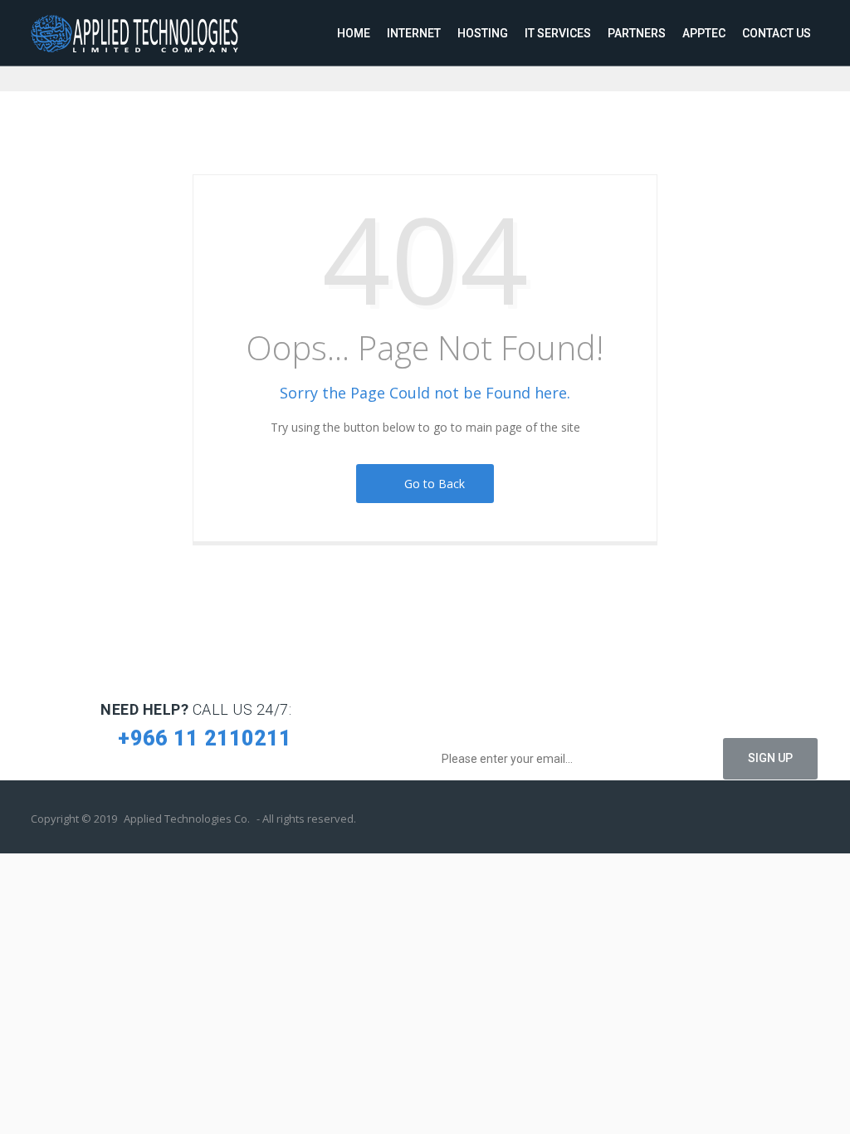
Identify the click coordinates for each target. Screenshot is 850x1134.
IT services (558, 33)
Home (353, 33)
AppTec (703, 33)
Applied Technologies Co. (187, 818)
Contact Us (776, 33)
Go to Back (431, 483)
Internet (414, 33)
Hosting (482, 33)
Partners (637, 33)
